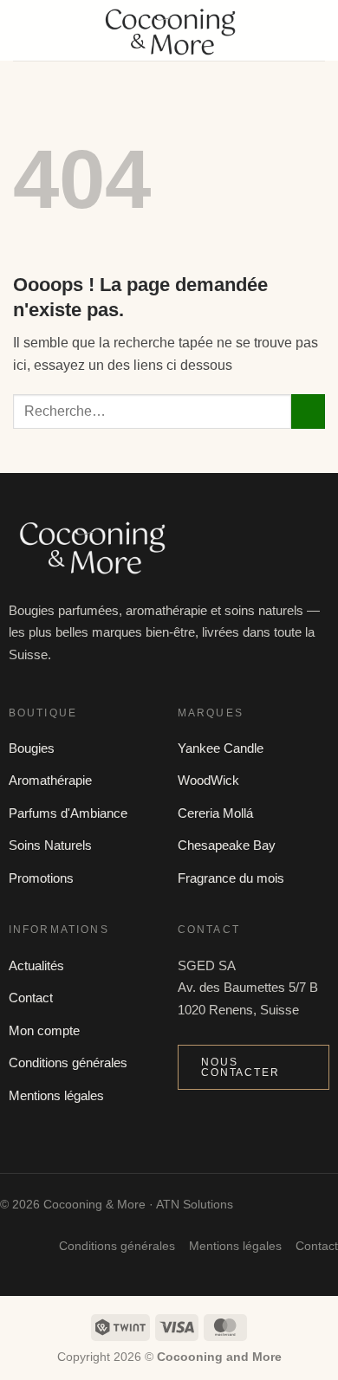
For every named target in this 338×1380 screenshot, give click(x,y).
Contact (31, 997)
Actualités (36, 965)
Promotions (41, 878)
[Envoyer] (308, 411)
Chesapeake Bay (227, 845)
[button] (23, 30)
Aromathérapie (50, 780)
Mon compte (44, 1030)
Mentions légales (56, 1095)
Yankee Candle (220, 748)
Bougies (32, 748)
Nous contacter (240, 1067)
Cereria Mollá (215, 813)
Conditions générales (68, 1062)
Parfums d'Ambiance (68, 813)
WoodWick (208, 780)
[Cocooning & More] (169, 30)
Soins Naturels (50, 845)
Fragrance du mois (231, 878)
